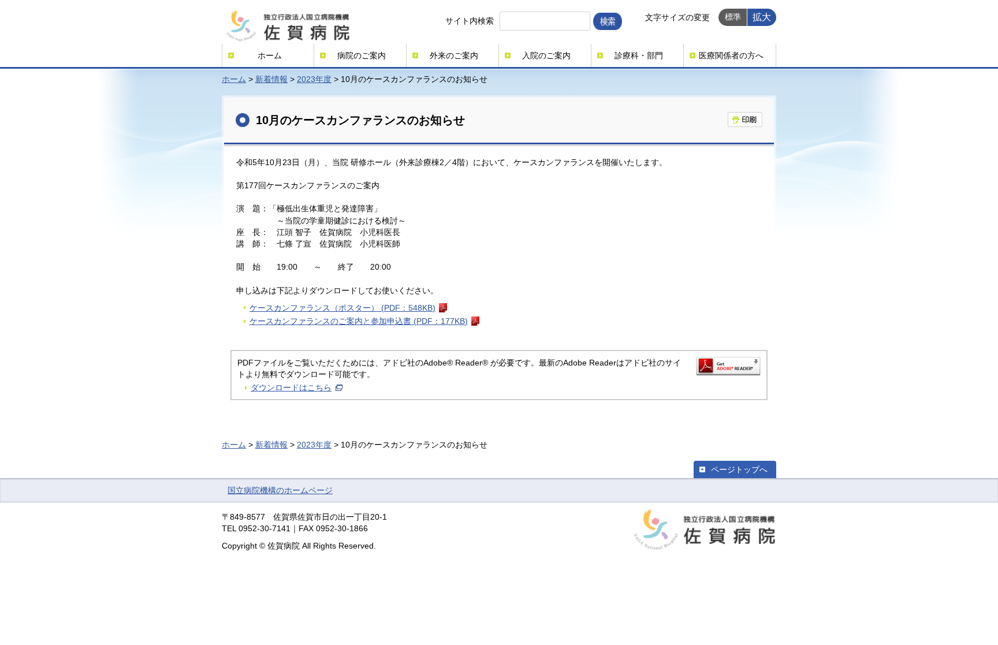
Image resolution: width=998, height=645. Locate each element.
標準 (733, 16)
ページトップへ (739, 469)
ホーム (270, 55)
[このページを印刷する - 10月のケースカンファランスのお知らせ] (745, 119)
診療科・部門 (639, 55)
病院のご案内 (361, 55)
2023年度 (314, 79)
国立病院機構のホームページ (280, 490)
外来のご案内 (454, 55)
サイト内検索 (469, 20)
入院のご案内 (546, 55)
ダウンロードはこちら (291, 387)
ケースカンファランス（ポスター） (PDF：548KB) (342, 307)
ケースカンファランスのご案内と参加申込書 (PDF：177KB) (359, 321)
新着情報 (271, 79)
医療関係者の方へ (731, 55)
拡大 (762, 17)
